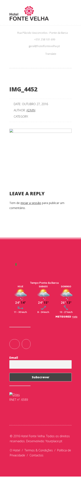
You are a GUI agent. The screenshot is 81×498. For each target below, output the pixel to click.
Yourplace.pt (53, 441)
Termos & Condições (41, 450)
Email (13, 358)
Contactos (36, 455)
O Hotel (17, 450)
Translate (51, 54)
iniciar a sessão (31, 203)
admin (30, 110)
